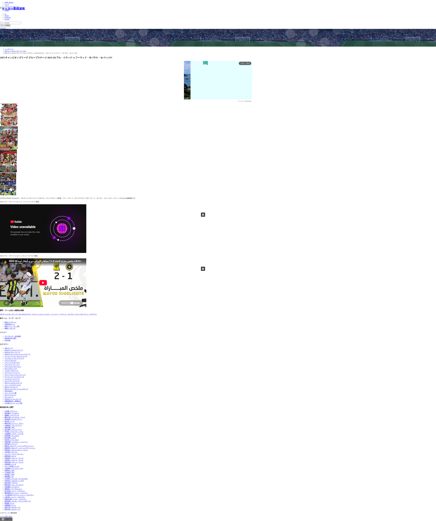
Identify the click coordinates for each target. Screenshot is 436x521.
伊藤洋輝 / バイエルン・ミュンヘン (16, 442)
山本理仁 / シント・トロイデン (15, 497)
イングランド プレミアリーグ (14, 358)
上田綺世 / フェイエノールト (14, 468)
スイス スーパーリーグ (12, 373)
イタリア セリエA (10, 360)
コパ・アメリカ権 (10, 393)
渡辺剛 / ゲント (10, 503)
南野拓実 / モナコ (10, 456)
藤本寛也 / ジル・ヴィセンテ (14, 485)
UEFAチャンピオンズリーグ (14, 350)
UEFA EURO (8, 391)
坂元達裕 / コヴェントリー (13, 429)
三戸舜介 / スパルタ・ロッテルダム (16, 479)
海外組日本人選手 (10, 338)
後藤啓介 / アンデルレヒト (13, 489)
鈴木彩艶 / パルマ (10, 438)
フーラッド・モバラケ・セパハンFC (71, 314)
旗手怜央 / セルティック (12, 509)
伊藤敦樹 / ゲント (10, 505)
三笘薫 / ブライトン (11, 411)
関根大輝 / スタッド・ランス (14, 462)
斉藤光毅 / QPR (9, 427)
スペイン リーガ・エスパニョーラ (16, 356)
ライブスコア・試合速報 (13, 336)
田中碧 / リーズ (10, 421)
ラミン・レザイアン (90, 314)
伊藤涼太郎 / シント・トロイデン (15, 499)
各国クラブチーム (10, 322)
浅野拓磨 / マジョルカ (12, 436)
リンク (7, 4)
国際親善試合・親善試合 (13, 401)
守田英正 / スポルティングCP (14, 481)
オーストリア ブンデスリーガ (14, 377)
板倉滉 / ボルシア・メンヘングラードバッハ (19, 446)
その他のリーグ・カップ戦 (13, 403)
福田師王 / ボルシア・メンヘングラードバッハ (20, 448)
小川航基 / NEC (10, 472)
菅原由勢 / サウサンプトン (13, 419)
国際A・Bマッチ (10, 328)
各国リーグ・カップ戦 (12, 326)
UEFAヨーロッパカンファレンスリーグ (17, 354)
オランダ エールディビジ (13, 366)
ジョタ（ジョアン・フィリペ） (48, 314)
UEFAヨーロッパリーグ (12, 352)
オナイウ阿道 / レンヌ (12, 466)
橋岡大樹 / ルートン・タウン (14, 423)
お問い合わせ (9, 2)
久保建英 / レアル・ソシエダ (14, 433)
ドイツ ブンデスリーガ (12, 362)
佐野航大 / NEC (10, 470)
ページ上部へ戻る (6, 516)
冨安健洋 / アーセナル (12, 413)
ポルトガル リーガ (11, 368)
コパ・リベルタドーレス (13, 385)
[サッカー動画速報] (12, 8)
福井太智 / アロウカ (11, 483)
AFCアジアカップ (10, 395)
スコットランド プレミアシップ (15, 375)
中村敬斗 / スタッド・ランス (14, 460)
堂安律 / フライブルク (12, 440)
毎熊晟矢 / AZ (9, 476)
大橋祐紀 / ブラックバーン (13, 425)
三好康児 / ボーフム (11, 452)
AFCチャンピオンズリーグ (13, 383)
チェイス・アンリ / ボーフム (14, 454)
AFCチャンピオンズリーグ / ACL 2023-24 (13, 314)
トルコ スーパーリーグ (12, 379)
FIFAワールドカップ (11, 387)
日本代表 (7, 340)
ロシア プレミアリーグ (12, 381)
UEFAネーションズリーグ (13, 399)
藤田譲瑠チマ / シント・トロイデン (16, 493)
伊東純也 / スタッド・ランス (14, 458)
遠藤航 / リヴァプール (12, 415)
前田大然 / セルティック (12, 507)
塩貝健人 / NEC (10, 474)
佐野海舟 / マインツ (11, 444)
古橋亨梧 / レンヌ (10, 464)
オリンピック (9, 397)
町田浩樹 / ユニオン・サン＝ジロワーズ (18, 501)
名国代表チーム (10, 324)
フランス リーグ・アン (12, 364)
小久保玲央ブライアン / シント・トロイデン (19, 495)
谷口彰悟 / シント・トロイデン (15, 491)
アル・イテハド (33, 314)
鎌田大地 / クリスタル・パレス (15, 417)
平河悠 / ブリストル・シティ (14, 431)
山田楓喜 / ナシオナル (12, 487)
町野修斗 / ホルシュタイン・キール (16, 450)
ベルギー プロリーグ (11, 371)
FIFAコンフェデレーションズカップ (16, 389)
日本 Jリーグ (9, 348)
